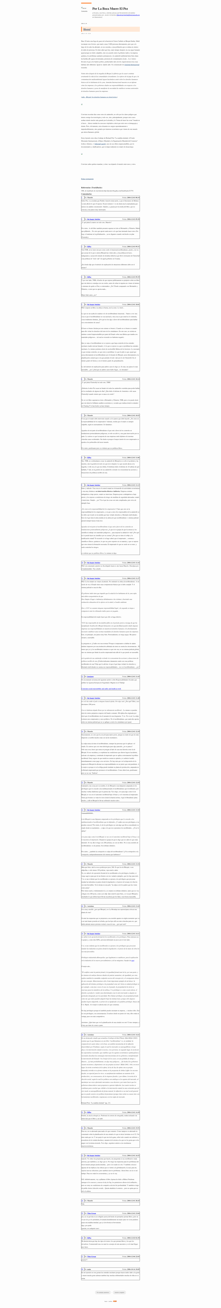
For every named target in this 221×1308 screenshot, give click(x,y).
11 (82, 578)
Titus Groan (91, 1213)
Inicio (106, 1301)
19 (82, 933)
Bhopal (86, 29)
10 (82, 562)
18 (82, 906)
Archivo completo (119, 1292)
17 (82, 864)
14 (82, 731)
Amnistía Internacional (131, 65)
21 (82, 1112)
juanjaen (90, 676)
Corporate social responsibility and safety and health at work (101, 688)
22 (82, 1128)
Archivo (110, 1301)
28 (82, 1269)
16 (82, 810)
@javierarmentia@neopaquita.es (128, 15)
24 (82, 1200)
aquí (132, 960)
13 (82, 698)
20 (82, 1034)
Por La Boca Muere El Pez (110, 8)
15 (82, 782)
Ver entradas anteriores (103, 1292)
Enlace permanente (87, 179)
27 (82, 1256)
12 (82, 676)
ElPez (89, 246)
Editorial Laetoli (100, 144)
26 (82, 1238)
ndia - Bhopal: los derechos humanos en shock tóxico (99, 97)
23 (82, 1155)
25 (82, 1213)
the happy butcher (93, 219)
